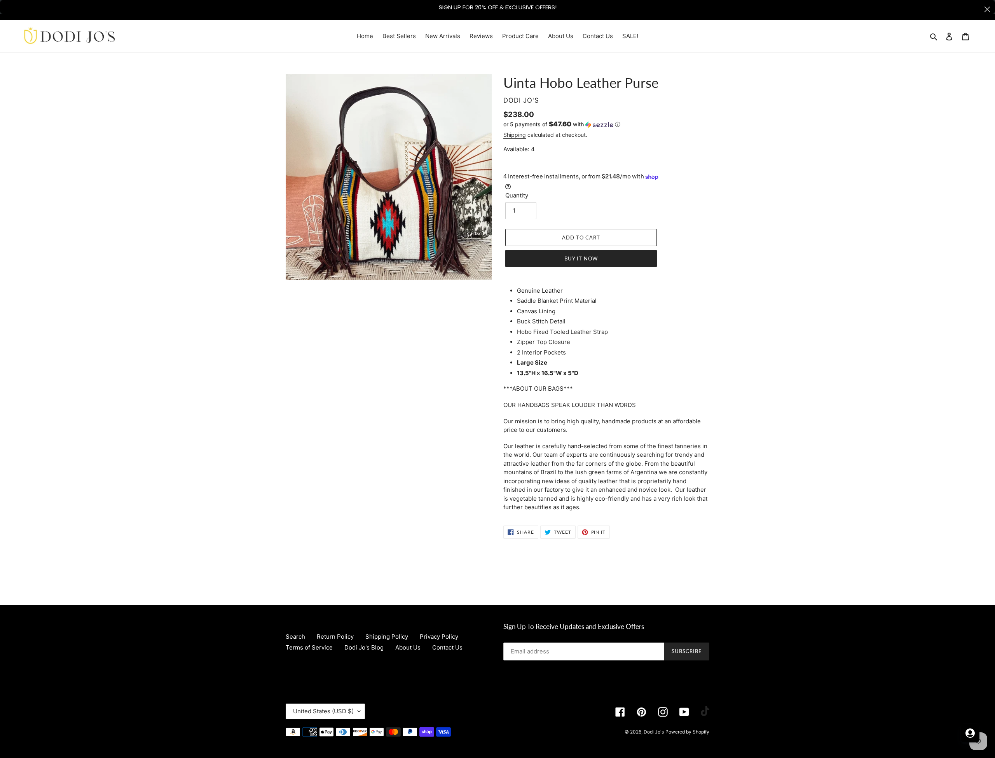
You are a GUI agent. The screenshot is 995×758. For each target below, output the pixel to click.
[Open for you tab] (970, 733)
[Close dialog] (987, 9)
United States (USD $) (323, 711)
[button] (561, 124)
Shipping (514, 134)
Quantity (516, 195)
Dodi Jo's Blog (364, 647)
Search (295, 636)
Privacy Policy (439, 636)
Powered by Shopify (687, 732)
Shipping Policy (386, 636)
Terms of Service (309, 647)
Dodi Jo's (654, 732)
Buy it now (581, 258)
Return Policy (335, 636)
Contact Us (447, 647)
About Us (408, 647)
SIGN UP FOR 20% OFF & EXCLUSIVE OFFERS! (498, 7)
